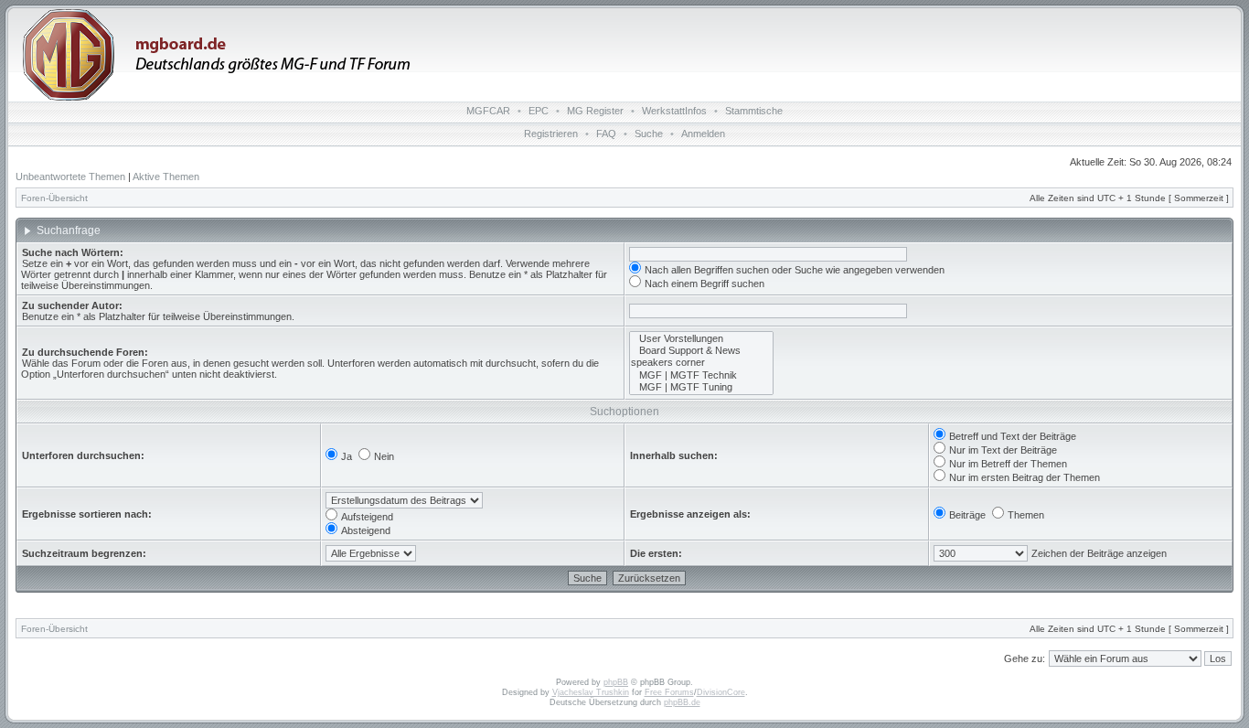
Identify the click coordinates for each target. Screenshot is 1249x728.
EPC (538, 110)
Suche (649, 133)
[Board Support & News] (701, 351)
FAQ (606, 133)
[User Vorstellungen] (701, 339)
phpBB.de (682, 702)
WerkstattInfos (674, 110)
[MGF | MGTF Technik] (701, 375)
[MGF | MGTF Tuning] (701, 387)
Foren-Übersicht (54, 198)
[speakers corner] (701, 363)
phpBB (615, 682)
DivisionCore (721, 692)
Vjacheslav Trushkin (590, 692)
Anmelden (703, 133)
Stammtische (754, 110)
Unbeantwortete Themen (70, 176)
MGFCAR (488, 110)
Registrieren (551, 133)
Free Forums (669, 692)
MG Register (595, 110)
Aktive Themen (166, 176)
